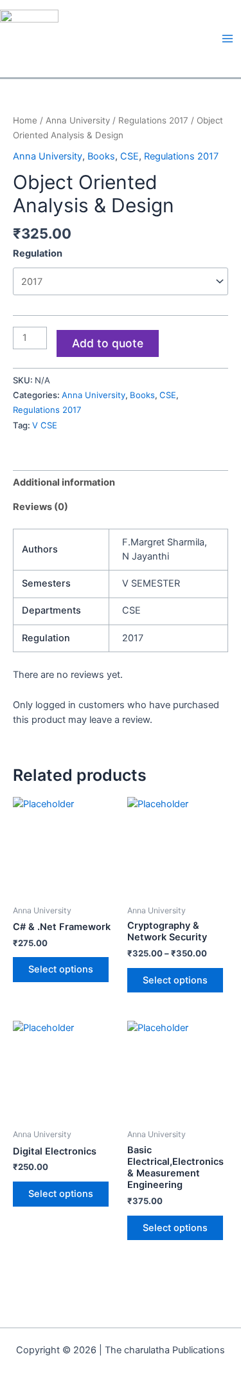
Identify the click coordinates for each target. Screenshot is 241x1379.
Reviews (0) (40, 507)
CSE (129, 156)
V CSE (44, 425)
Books (101, 156)
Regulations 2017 (153, 120)
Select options (60, 969)
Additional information (64, 482)
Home (25, 120)
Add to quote (107, 343)
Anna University (78, 120)
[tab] (120, 482)
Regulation (37, 253)
